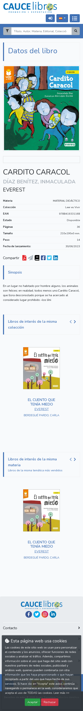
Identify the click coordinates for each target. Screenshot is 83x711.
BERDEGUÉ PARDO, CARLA (41, 415)
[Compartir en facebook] (43, 258)
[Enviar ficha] (30, 258)
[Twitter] (36, 614)
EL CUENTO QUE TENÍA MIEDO (41, 402)
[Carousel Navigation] (73, 322)
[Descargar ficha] (24, 258)
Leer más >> (61, 693)
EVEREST (14, 190)
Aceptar (32, 702)
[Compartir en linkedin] (55, 258)
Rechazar (50, 702)
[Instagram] (45, 614)
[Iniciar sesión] (50, 18)
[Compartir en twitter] (49, 258)
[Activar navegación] (75, 18)
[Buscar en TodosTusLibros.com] (37, 258)
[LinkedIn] (53, 614)
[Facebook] (28, 614)
